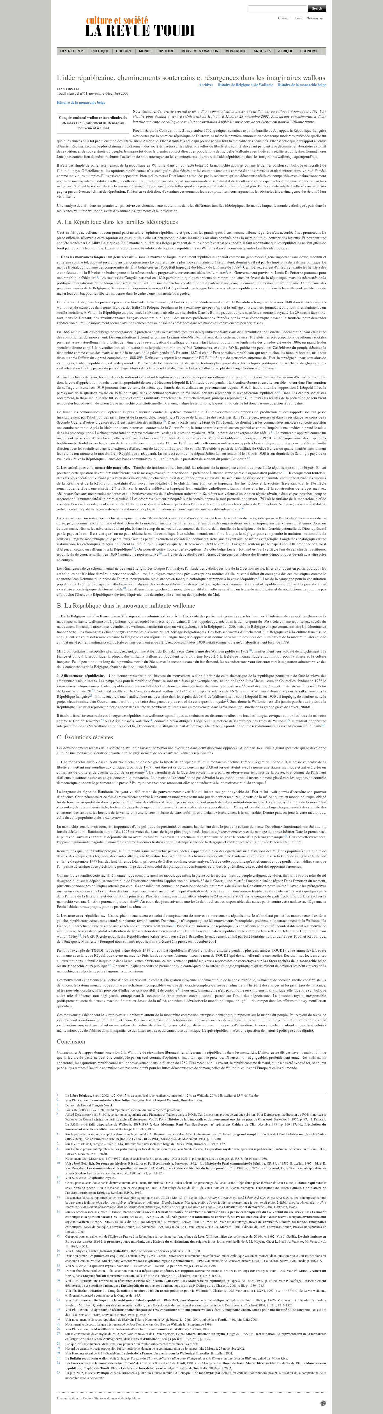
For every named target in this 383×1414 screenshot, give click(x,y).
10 (164, 421)
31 (79, 935)
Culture (124, 51)
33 (179, 989)
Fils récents (72, 51)
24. (59, 1319)
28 (285, 835)
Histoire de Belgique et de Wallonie (245, 84)
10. (59, 1163)
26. (59, 1329)
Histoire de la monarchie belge (302, 84)
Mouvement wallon (199, 51)
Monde (145, 51)
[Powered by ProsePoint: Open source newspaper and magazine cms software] (323, 1404)
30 (173, 924)
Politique (100, 51)
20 (92, 690)
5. (58, 1114)
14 (242, 508)
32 (109, 964)
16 (160, 553)
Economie (309, 51)
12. (59, 1182)
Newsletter (314, 18)
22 (226, 700)
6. (58, 1134)
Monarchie (235, 51)
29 (137, 900)
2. (58, 1100)
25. (59, 1324)
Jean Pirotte (68, 88)
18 (124, 588)
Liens (298, 18)
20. (59, 1280)
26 (323, 724)
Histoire (166, 51)
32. (59, 1363)
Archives (262, 51)
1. (58, 1095)
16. (59, 1250)
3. (58, 1105)
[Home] (141, 37)
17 (259, 577)
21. (59, 1290)
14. (59, 1211)
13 (283, 471)
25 (288, 719)
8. (58, 1149)
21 (91, 695)
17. (59, 1255)
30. (59, 1353)
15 (133, 548)
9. (58, 1158)
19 (250, 650)
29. (59, 1348)
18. (59, 1265)
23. (59, 1309)
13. (59, 1197)
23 (102, 719)
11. (59, 1177)
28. (59, 1343)
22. (59, 1300)
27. (59, 1333)
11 (272, 431)
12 (248, 457)
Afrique (285, 51)
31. (59, 1358)
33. (59, 1372)
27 (145, 771)
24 (150, 719)
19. (59, 1270)
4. (58, 1109)
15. (59, 1236)
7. (58, 1143)
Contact (284, 18)
